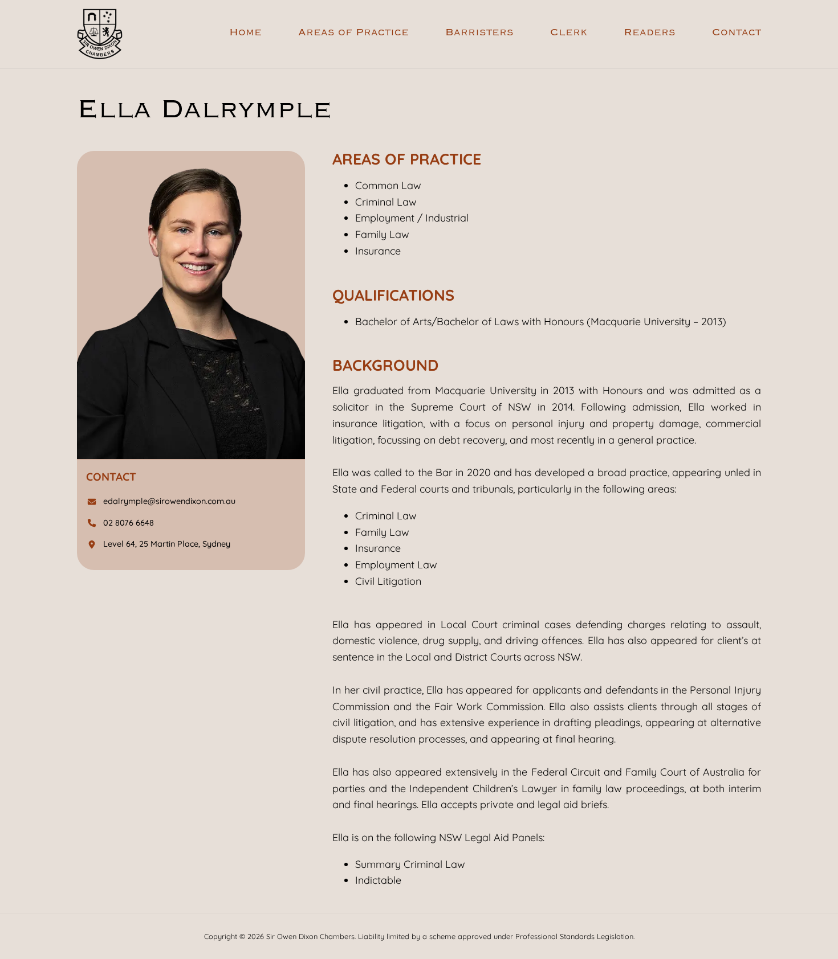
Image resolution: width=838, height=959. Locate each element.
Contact (736, 33)
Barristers (479, 33)
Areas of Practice (353, 33)
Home (245, 33)
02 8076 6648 (128, 523)
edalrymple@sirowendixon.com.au (169, 501)
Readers (650, 33)
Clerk (568, 33)
